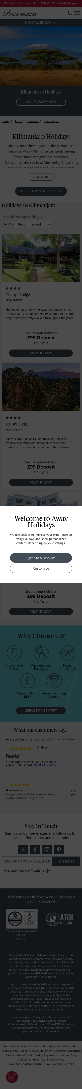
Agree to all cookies (41, 558)
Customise (41, 568)
